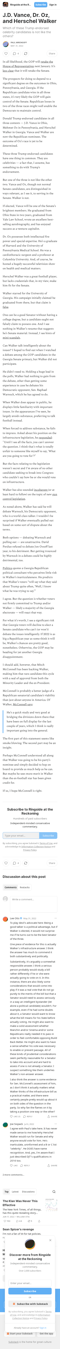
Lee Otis (14, 918)
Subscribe (41, 4)
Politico (7, 568)
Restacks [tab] (25, 887)
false (5, 307)
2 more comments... (13, 1174)
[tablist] (17, 887)
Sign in (53, 4)
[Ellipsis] (55, 918)
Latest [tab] (15, 1191)
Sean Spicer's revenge (18, 1229)
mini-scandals (11, 338)
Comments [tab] (10, 887)
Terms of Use (46, 843)
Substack (13, 1341)
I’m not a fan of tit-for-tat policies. (22, 1233)
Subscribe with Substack (32, 1303)
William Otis (23, 1217)
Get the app (46, 1333)
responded (45, 437)
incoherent (41, 490)
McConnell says (22, 704)
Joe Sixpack (16, 1124)
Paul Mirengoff (19, 42)
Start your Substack (21, 1333)
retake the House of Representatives (28, 64)
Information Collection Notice (36, 846)
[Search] (54, 1191)
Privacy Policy (40, 1318)
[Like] (6, 53)
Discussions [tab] (28, 1191)
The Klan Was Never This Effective (20, 1203)
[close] (50, 1240)
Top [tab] (6, 1191)
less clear (8, 71)
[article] (30, 1211)
